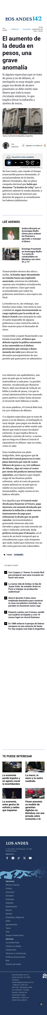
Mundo (9, 910)
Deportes (9, 903)
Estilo (8, 921)
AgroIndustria (11, 924)
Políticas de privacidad (15, 957)
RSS (7, 960)
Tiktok (18, 858)
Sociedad (10, 896)
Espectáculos (11, 906)
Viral (8, 932)
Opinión (9, 914)
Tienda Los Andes (13, 946)
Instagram (12, 858)
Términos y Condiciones (16, 953)
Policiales (10, 899)
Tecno (8, 928)
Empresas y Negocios (15, 917)
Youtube (30, 858)
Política (9, 888)
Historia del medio (13, 964)
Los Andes (4, 29)
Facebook (7, 858)
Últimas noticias (12, 885)
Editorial (14, 29)
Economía (18, 555)
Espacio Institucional (14, 935)
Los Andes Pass (12, 942)
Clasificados (11, 950)
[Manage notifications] (41, 1004)
